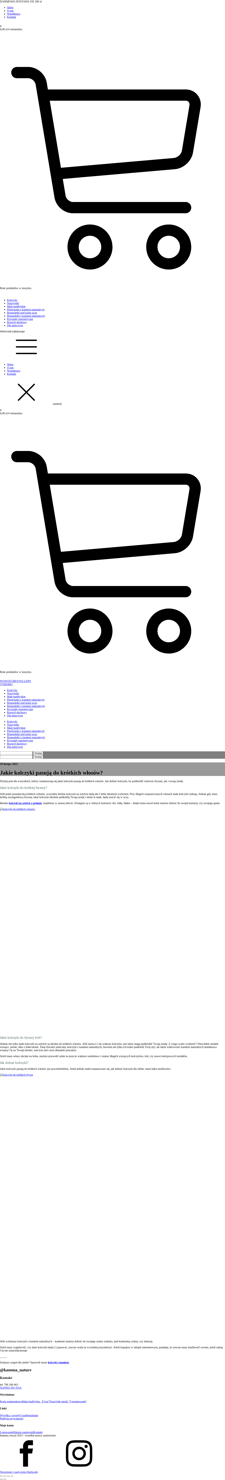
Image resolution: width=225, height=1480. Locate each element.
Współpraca (13, 13)
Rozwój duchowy (17, 322)
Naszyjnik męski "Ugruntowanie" (68, 1401)
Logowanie (6, 1432)
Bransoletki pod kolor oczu (22, 312)
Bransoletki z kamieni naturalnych (26, 315)
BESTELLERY (22, 681)
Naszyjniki (13, 303)
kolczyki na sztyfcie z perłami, (25, 803)
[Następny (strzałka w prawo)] (5, 1479)
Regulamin (32, 1415)
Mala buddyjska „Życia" (35, 1401)
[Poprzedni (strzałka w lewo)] (1, 1479)
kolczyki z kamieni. (58, 1362)
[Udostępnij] (8, 1476)
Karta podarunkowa (11, 1401)
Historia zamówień (23, 1432)
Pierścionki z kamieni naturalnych (25, 309)
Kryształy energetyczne (20, 319)
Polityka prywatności (11, 1418)
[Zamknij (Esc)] (12, 1476)
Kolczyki (12, 300)
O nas (10, 10)
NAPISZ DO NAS (10, 1387)
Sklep (10, 7)
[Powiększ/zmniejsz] (1, 1476)
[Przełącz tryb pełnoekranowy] (5, 1476)
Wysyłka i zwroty (10, 1415)
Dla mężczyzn (15, 325)
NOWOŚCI (6, 681)
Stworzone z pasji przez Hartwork (19, 1472)
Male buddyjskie (16, 306)
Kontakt (11, 16)
